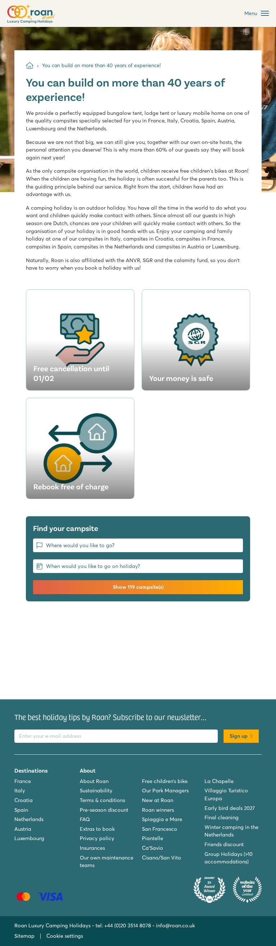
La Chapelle (219, 781)
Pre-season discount (104, 810)
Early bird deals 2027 (229, 808)
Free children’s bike (165, 781)
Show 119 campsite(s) (138, 587)
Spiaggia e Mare (162, 819)
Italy (19, 790)
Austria (22, 829)
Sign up (239, 736)
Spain (21, 810)
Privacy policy (97, 838)
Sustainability (96, 790)
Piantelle (152, 838)
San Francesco (159, 829)
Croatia (23, 800)
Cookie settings (64, 935)
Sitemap (24, 935)
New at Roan (157, 800)
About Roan (94, 781)
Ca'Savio (152, 848)
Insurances (92, 848)
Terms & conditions (102, 800)
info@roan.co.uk (175, 925)
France (22, 781)
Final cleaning (221, 817)
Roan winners (158, 810)
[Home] (29, 65)
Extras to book (97, 829)
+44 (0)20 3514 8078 (127, 925)
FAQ (85, 819)
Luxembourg (29, 838)
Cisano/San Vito (161, 857)
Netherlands (28, 819)
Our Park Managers (165, 790)
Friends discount (224, 844)
